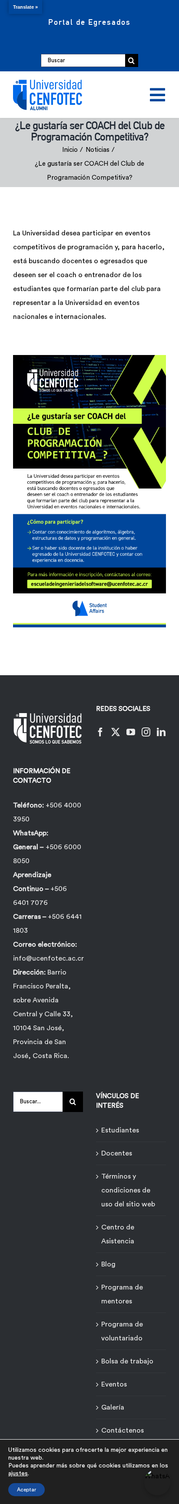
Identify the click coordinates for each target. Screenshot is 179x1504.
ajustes (18, 1474)
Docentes (116, 1153)
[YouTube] (130, 732)
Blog (108, 1264)
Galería (112, 1407)
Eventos (114, 1384)
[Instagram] (146, 732)
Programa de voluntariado (122, 1331)
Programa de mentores (122, 1294)
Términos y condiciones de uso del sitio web (128, 1190)
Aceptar (26, 1489)
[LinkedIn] (161, 732)
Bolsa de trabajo (127, 1361)
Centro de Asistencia (117, 1234)
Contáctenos (122, 1430)
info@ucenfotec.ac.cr (48, 958)
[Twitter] (115, 732)
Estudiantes (120, 1130)
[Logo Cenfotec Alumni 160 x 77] (48, 81)
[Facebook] (100, 732)
